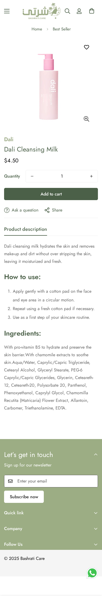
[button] (91, 12)
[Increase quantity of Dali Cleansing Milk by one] (91, 176)
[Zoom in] (86, 119)
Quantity (12, 176)
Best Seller (62, 29)
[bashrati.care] (42, 11)
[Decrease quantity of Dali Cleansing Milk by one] (32, 176)
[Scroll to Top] (92, 560)
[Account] (79, 11)
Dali (8, 139)
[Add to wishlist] (86, 47)
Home (37, 29)
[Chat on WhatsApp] (92, 573)
